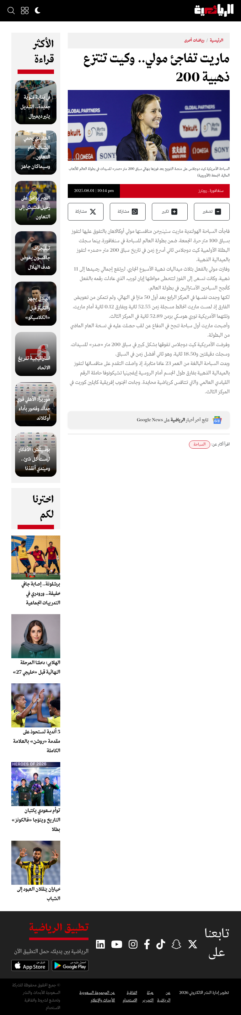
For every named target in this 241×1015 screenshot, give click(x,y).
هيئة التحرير (147, 996)
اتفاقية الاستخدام (130, 996)
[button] (25, 10)
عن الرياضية (163, 996)
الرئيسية (216, 40)
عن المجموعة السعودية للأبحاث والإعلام (97, 996)
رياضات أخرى (194, 40)
